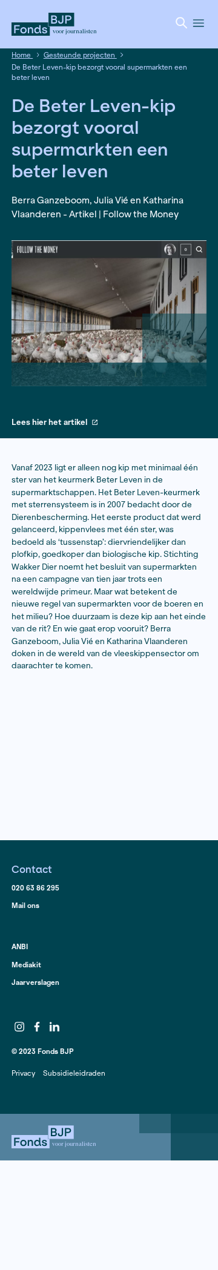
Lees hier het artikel (49, 423)
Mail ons (25, 905)
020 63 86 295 (35, 887)
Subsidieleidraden (74, 1073)
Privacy (23, 1073)
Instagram (19, 1027)
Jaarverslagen (35, 982)
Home (22, 54)
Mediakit (26, 964)
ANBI (20, 946)
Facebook (37, 1027)
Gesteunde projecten (80, 54)
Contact (32, 869)
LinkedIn (54, 1027)
